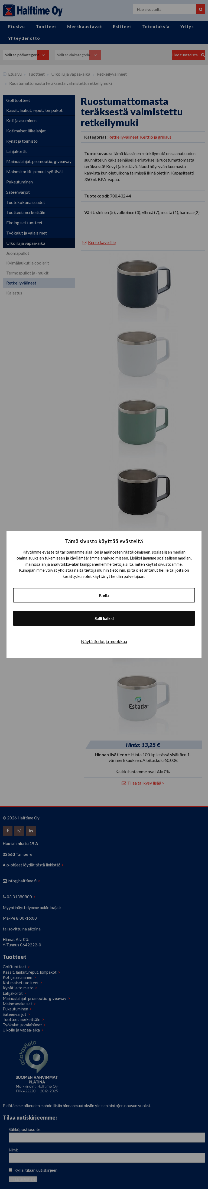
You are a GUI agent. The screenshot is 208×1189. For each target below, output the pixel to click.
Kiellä (104, 595)
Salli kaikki (104, 618)
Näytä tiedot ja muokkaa (104, 641)
